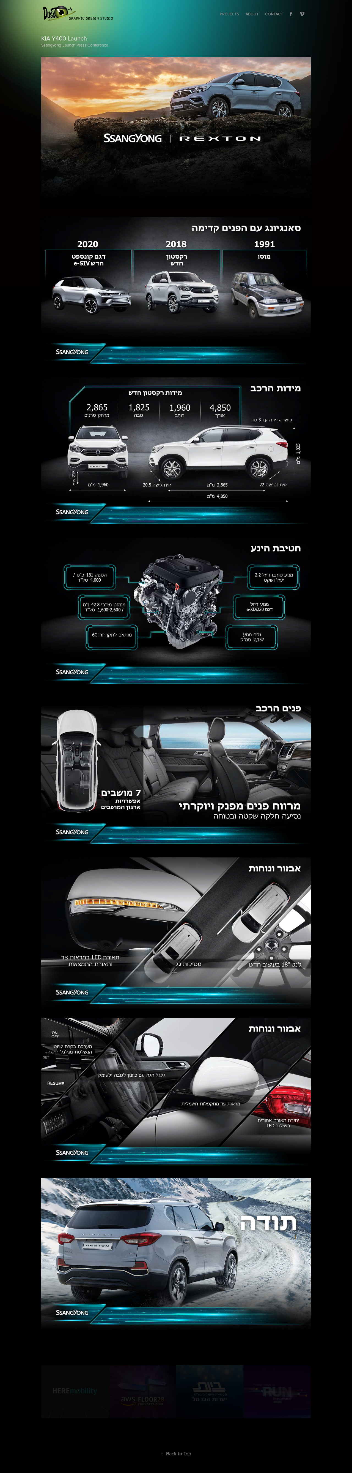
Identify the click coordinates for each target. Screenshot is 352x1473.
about (252, 14)
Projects (229, 14)
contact (274, 14)
